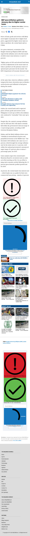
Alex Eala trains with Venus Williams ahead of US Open (21, 287)
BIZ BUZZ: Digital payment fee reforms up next (14, 94)
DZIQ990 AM (5, 526)
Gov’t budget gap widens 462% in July (7, 275)
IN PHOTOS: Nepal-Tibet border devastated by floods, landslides (22, 318)
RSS (2, 481)
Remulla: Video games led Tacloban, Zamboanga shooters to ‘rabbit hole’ (22, 299)
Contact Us (4, 488)
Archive (3, 486)
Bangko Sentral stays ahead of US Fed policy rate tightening (13, 104)
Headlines (4, 17)
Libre (3, 518)
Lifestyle (4, 461)
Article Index (5, 510)
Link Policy (4, 506)
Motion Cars (4, 529)
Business (4, 465)
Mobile (3, 479)
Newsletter (4, 490)
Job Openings (5, 492)
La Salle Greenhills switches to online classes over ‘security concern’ (7, 331)
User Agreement (5, 504)
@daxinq (26, 26)
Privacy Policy (14, 252)
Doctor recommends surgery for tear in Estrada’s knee (7, 318)
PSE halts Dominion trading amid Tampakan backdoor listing (12, 99)
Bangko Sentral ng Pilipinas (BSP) (14, 341)
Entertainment (5, 459)
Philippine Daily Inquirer (6, 28)
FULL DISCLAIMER (17, 440)
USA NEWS (4, 471)
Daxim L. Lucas (7, 26)
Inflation (8, 343)
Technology (4, 463)
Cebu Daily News (6, 524)
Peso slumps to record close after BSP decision (22, 275)
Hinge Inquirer (5, 520)
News (3, 454)
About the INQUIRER (7, 502)
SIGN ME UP (15, 249)
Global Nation (5, 469)
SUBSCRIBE (23, 416)
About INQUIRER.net (7, 500)
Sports (3, 456)
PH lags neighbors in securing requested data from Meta (8, 287)
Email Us (4, 483)
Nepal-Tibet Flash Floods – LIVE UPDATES (8, 298)
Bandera (4, 522)
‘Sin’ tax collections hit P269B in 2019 (18, 258)
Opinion (3, 467)
